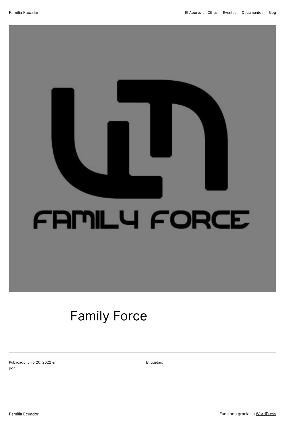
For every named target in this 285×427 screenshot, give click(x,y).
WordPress (266, 413)
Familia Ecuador (24, 12)
